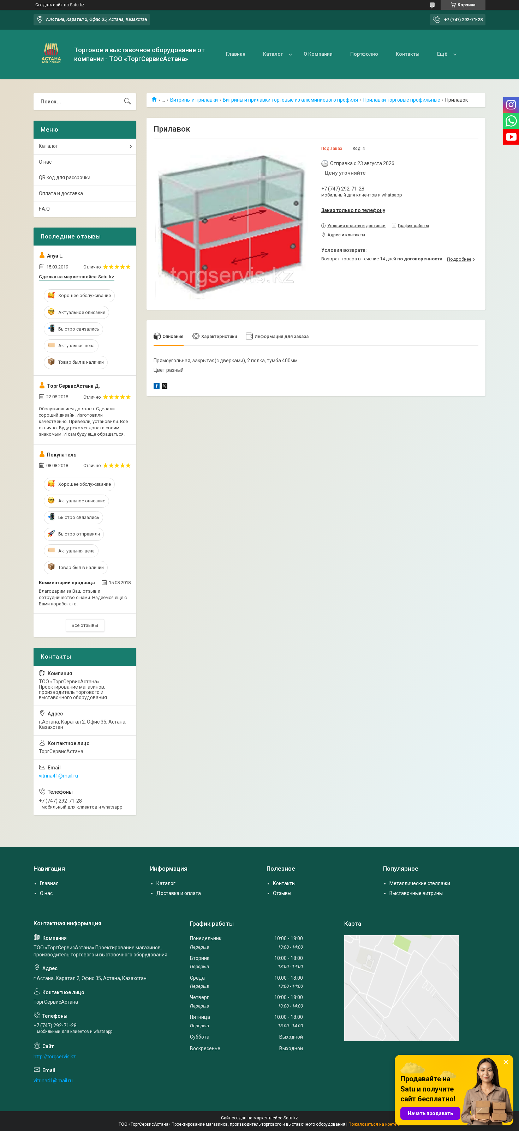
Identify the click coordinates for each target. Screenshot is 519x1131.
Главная (235, 54)
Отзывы (282, 893)
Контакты (407, 54)
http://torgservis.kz (55, 1056)
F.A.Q (44, 209)
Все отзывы (85, 625)
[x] (164, 387)
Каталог (273, 54)
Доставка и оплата (178, 893)
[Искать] (127, 101)
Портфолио (364, 54)
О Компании (318, 54)
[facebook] (157, 387)
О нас (45, 162)
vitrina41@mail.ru (58, 776)
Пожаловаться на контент (374, 1124)
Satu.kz (291, 1117)
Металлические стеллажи (419, 883)
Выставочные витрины (416, 893)
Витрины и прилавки (194, 100)
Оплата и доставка (61, 193)
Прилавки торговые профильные (401, 100)
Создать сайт (48, 4)
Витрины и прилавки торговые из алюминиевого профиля (290, 100)
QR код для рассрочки (64, 177)
